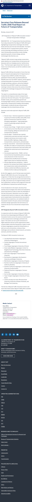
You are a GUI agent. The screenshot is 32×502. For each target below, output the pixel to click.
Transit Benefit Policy (6, 383)
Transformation (5, 459)
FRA (2, 405)
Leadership (4, 377)
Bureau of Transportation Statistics (9, 439)
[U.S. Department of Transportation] (11, 5)
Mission (3, 368)
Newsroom (9, 10)
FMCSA (3, 402)
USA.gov (3, 466)
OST (2, 423)
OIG (2, 420)
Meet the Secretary (6, 365)
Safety (2, 456)
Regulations (4, 380)
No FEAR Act (4, 478)
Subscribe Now (8, 356)
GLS (2, 411)
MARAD (3, 414)
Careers (3, 386)
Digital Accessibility (5, 493)
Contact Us (4, 389)
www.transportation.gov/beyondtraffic (13, 290)
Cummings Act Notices (6, 481)
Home (4, 10)
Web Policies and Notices (7, 487)
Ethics (2, 484)
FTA (2, 408)
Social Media (4, 374)
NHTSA (3, 417)
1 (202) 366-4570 (9, 315)
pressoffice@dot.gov (10, 313)
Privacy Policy (4, 469)
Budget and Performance (7, 475)
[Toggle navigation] (30, 5)
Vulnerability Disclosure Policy (8, 490)
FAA (2, 396)
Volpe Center (4, 442)
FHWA (2, 399)
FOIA (2, 472)
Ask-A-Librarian (4, 445)
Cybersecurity (4, 453)
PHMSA (3, 426)
